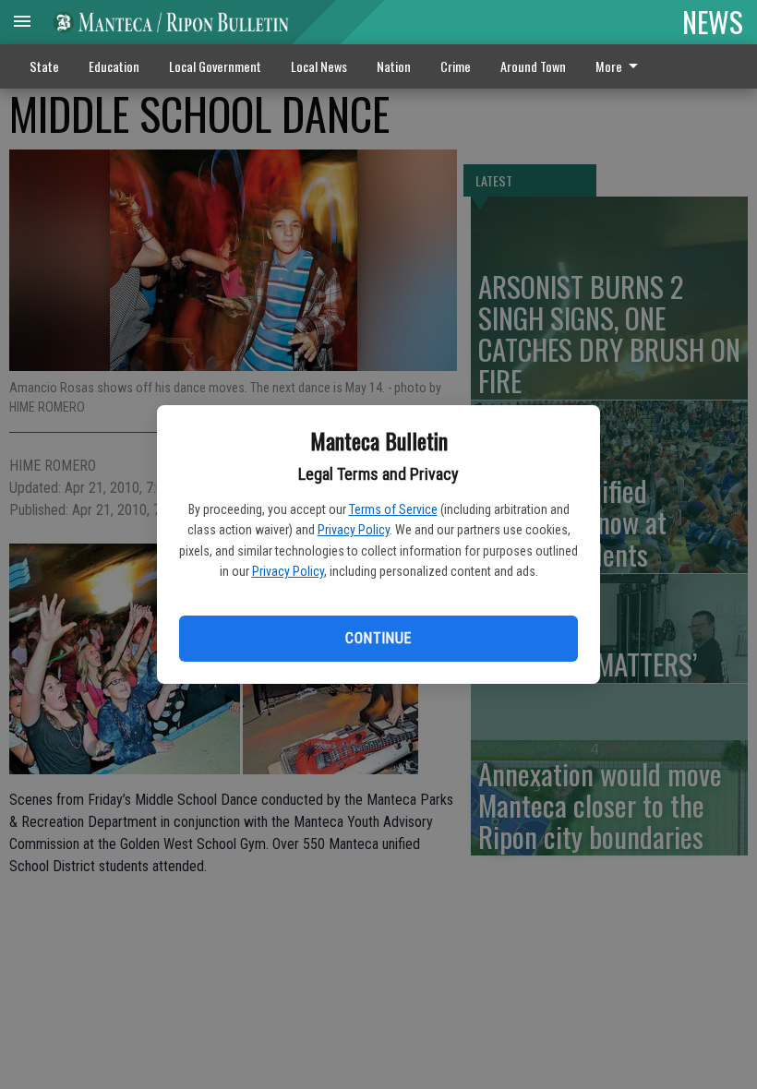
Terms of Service (393, 509)
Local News (319, 66)
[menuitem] (622, 66)
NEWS (712, 21)
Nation (394, 66)
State (44, 66)
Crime (455, 66)
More (608, 66)
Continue (378, 638)
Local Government (215, 66)
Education (114, 66)
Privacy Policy (354, 529)
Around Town (533, 66)
